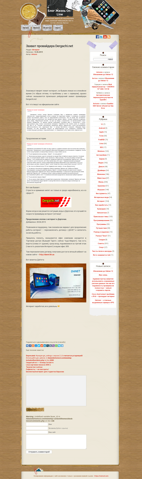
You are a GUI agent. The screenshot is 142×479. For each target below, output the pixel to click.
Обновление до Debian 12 (103, 74)
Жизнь (101, 182)
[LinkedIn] (44, 345)
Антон (94, 78)
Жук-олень (103, 275)
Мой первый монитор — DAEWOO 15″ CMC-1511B (103, 86)
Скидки (102, 240)
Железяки (101, 174)
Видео (100, 163)
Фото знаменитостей (101, 255)
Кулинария (101, 209)
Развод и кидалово (101, 232)
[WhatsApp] (56, 345)
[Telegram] (62, 345)
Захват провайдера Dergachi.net (49, 46)
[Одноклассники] (33, 345)
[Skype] (59, 345)
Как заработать (101, 205)
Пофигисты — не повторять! (37, 369)
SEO (101, 147)
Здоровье (101, 186)
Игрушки (101, 190)
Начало (26, 28)
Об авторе (47, 28)
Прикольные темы (101, 217)
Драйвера (101, 170)
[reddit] (42, 345)
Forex (101, 136)
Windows (101, 151)
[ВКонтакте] (27, 345)
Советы (101, 243)
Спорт (101, 247)
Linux (101, 143)
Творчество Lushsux (34, 367)
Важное (36, 28)
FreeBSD (101, 140)
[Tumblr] (50, 345)
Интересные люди (101, 197)
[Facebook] (30, 345)
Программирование (101, 220)
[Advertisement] (56, 72)
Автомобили (101, 155)
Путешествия (101, 228)
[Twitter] (39, 345)
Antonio (34, 54)
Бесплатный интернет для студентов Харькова (45, 372)
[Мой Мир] (36, 345)
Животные (101, 178)
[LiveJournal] (47, 345)
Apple (101, 132)
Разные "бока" (101, 236)
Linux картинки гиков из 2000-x (38, 365)
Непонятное (102, 213)
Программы (101, 224)
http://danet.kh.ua (46, 254)
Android (102, 128)
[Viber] (53, 345)
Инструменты (101, 193)
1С (102, 124)
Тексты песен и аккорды (102, 251)
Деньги (101, 167)
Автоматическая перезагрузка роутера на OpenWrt (103, 97)
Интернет (36, 50)
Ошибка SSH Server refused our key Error (103, 106)
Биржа (101, 159)
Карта (58, 28)
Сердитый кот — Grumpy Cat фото (40, 363)
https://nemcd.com (101, 476)
